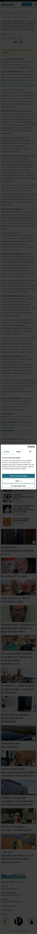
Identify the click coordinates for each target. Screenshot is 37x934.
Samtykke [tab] (7, 451)
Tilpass (17, 481)
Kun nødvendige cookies (18, 486)
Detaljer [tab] (18, 451)
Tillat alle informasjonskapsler (19, 476)
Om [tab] (30, 451)
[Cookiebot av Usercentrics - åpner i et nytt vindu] (27, 447)
